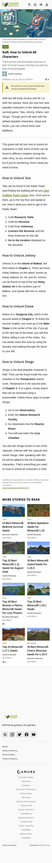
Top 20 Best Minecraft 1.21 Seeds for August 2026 (12, 566)
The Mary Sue (26, 821)
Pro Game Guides (26, 777)
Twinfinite (26, 781)
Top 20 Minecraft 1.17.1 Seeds (12, 648)
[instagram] (12, 734)
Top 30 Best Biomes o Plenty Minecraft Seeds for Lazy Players (12, 607)
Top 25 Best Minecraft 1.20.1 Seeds (37, 605)
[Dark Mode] (35, 4)
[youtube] (34, 734)
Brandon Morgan (10, 617)
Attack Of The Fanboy (26, 789)
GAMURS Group (44, 845)
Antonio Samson (10, 534)
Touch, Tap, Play (26, 825)
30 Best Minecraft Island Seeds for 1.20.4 (37, 564)
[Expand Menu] (41, 4)
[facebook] (26, 734)
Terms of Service (9, 750)
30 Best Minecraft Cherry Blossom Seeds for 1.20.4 (37, 650)
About (5, 746)
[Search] (29, 4)
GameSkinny (26, 813)
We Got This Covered (26, 801)
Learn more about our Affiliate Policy (15, 487)
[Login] (47, 4)
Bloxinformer (26, 833)
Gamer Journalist (26, 809)
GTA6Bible (26, 837)
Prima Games (26, 793)
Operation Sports (26, 817)
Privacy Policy (8, 754)
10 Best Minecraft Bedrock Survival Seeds (13, 526)
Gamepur (26, 785)
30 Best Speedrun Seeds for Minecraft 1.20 (38, 526)
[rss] (5, 734)
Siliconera (26, 797)
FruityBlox (26, 829)
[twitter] (19, 734)
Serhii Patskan (34, 534)
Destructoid (26, 805)
